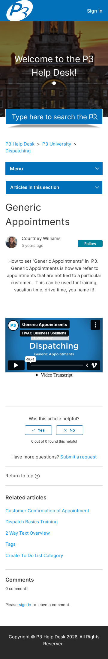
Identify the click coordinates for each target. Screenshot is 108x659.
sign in (25, 604)
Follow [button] (90, 243)
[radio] (38, 430)
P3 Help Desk (19, 144)
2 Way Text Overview (27, 533)
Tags (10, 544)
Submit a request (78, 457)
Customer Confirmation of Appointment (47, 510)
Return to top (19, 475)
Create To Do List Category (34, 555)
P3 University (56, 144)
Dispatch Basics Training (31, 522)
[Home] (19, 10)
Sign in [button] (95, 11)
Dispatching (18, 151)
